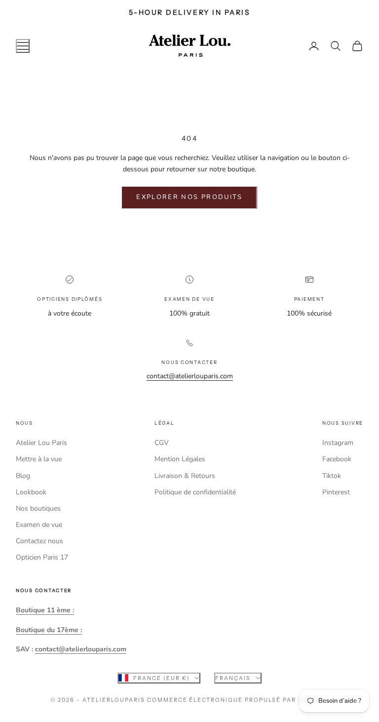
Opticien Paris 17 (42, 557)
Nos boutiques (38, 508)
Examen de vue (39, 524)
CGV (161, 442)
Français (233, 678)
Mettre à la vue (39, 459)
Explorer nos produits (189, 197)
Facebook (336, 459)
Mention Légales (179, 459)
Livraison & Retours (184, 476)
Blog (23, 476)
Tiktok (331, 476)
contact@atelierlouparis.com (190, 376)
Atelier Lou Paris (41, 442)
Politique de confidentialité (195, 492)
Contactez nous (39, 541)
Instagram (337, 442)
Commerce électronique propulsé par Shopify (238, 699)
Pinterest (336, 492)
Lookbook (31, 492)
